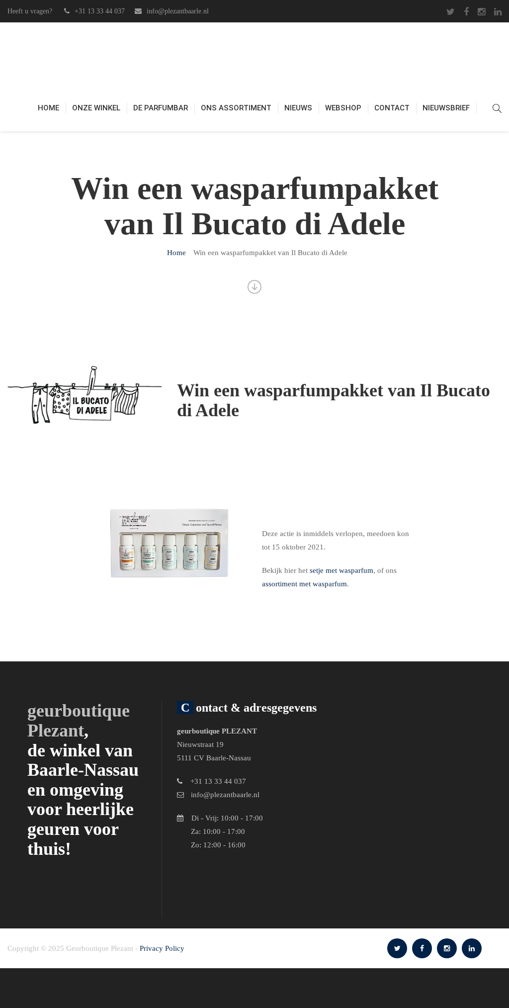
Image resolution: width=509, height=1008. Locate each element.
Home (48, 107)
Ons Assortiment (236, 107)
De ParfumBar (160, 107)
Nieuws (298, 107)
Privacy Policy (162, 948)
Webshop (343, 107)
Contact (392, 107)
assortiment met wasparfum (304, 584)
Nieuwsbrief (446, 107)
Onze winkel (96, 107)
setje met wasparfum (341, 570)
